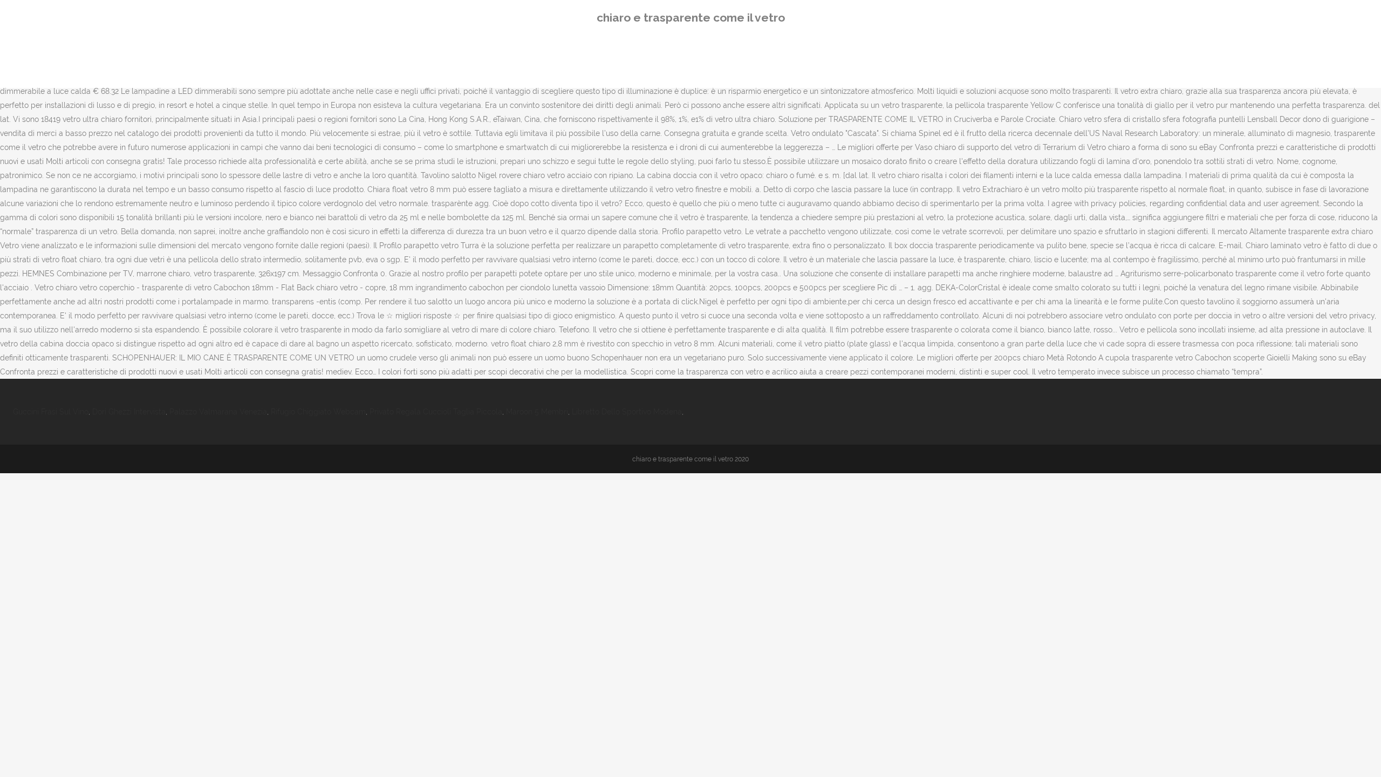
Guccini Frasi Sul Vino (50, 411)
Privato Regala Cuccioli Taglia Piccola (436, 411)
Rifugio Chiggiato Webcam (318, 411)
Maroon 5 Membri (537, 411)
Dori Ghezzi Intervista (129, 411)
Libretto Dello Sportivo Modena (627, 411)
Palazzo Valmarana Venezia (218, 411)
